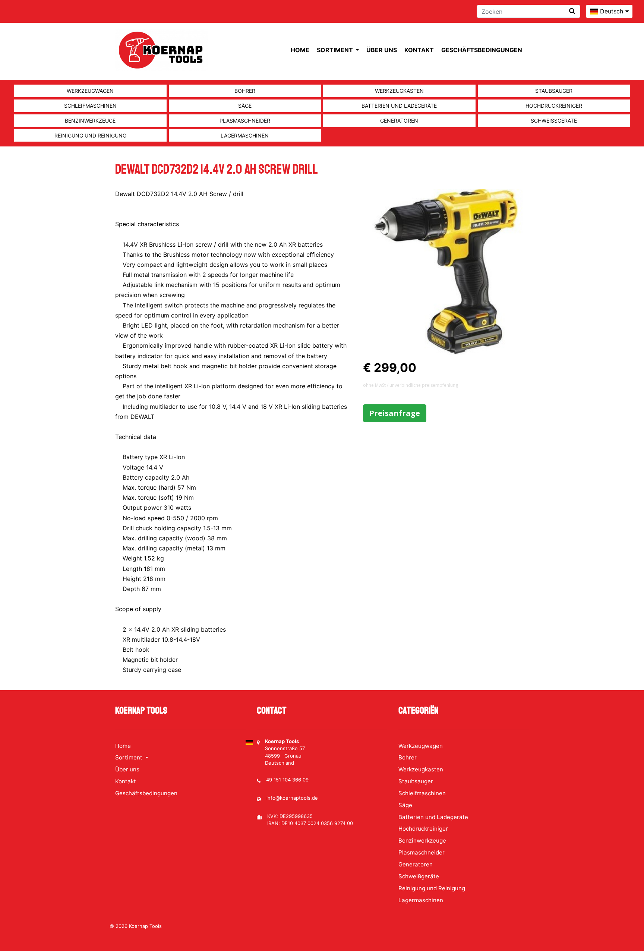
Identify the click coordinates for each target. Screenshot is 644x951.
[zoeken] (572, 11)
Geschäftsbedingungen (481, 50)
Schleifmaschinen (90, 105)
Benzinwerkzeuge (90, 120)
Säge (245, 105)
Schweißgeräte (554, 120)
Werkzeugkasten (399, 91)
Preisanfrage (394, 413)
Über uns (381, 50)
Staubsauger (553, 91)
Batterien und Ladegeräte (399, 105)
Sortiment (335, 50)
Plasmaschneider (245, 120)
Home (300, 50)
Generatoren (399, 120)
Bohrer (244, 91)
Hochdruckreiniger (553, 105)
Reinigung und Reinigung (90, 135)
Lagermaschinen (245, 135)
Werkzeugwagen (90, 91)
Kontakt (419, 50)
